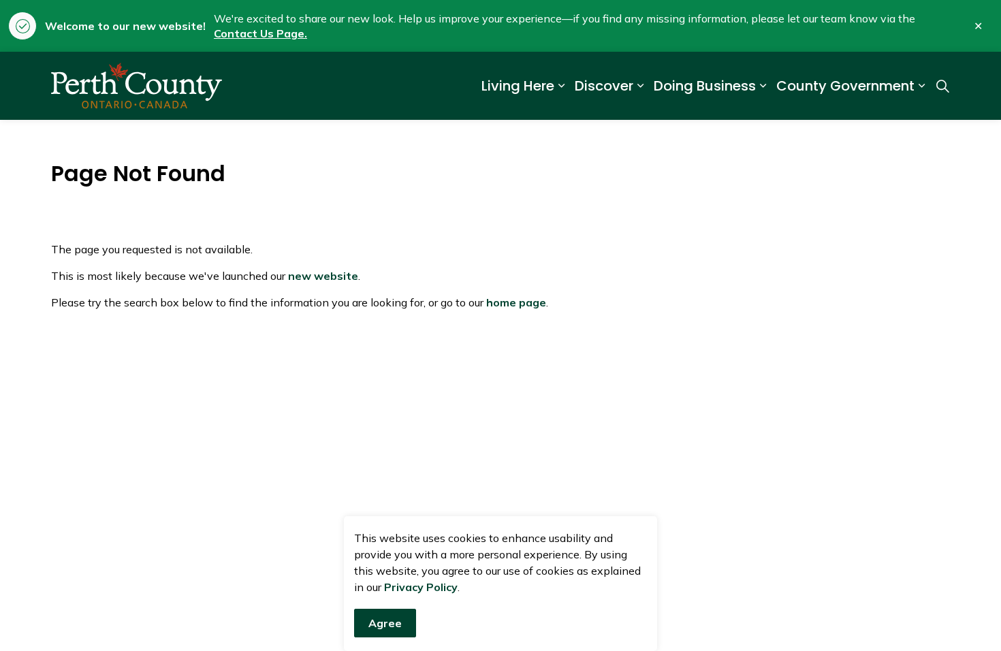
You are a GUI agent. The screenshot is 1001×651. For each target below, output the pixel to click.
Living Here (517, 85)
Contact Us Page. (260, 33)
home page (516, 302)
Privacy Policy (421, 587)
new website (323, 276)
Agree (385, 623)
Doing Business (705, 85)
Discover (604, 85)
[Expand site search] (942, 86)
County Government (845, 85)
